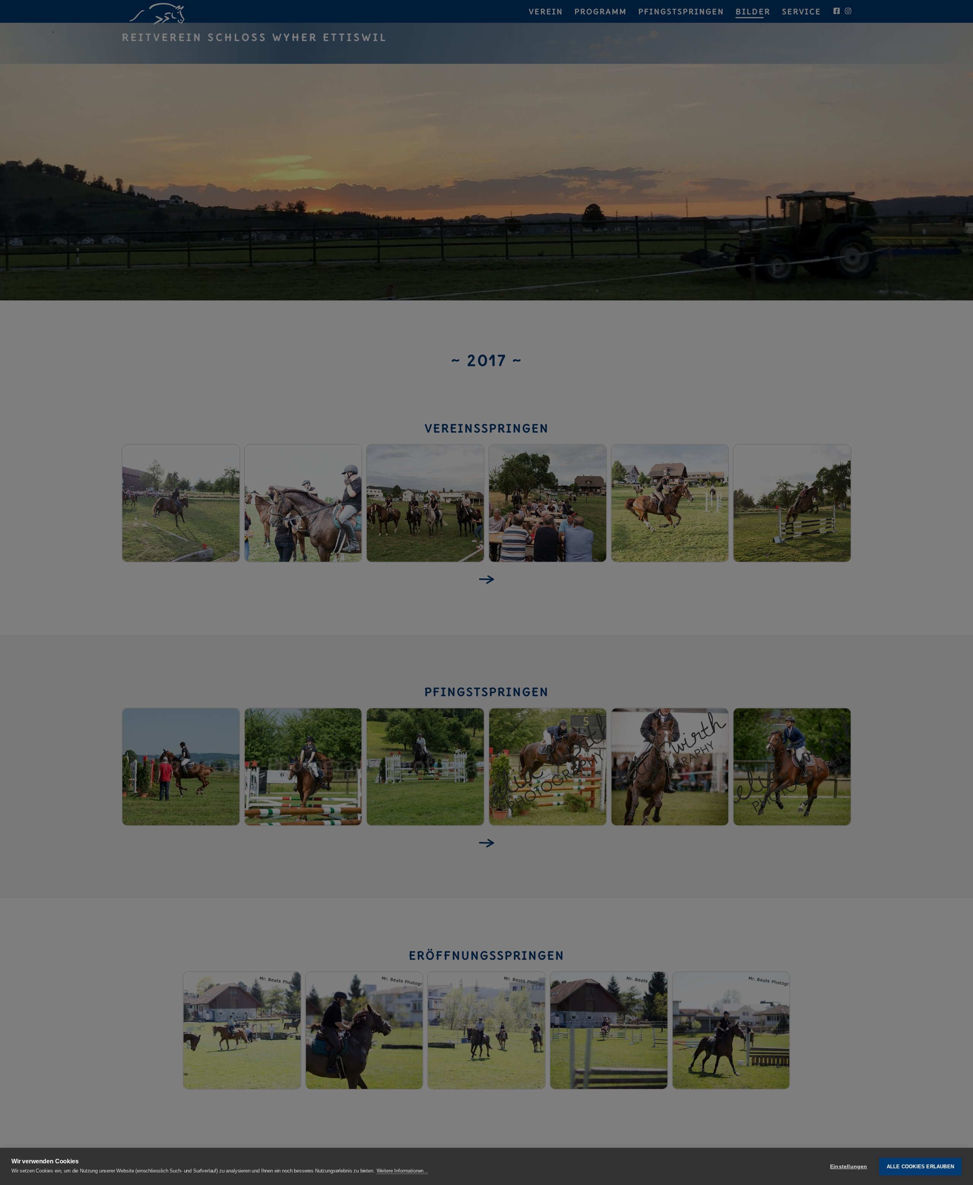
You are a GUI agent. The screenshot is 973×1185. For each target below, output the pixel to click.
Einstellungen (848, 1166)
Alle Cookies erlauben (920, 1166)
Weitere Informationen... (402, 1171)
